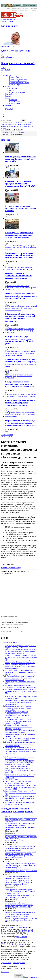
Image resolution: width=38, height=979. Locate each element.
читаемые (6, 811)
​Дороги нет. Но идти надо (14, 840)
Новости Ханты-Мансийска (19, 83)
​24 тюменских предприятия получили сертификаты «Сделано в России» (20, 208)
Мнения (8, 86)
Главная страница (8, 133)
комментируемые (23, 811)
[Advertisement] (19, 595)
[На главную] (13, 17)
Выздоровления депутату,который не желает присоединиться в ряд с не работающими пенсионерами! (21, 819)
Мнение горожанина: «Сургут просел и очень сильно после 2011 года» (19, 896)
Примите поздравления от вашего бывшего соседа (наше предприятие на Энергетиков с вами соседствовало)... (21, 837)
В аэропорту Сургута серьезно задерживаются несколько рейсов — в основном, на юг (18, 727)
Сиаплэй (8, 96)
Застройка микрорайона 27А (11, 126)
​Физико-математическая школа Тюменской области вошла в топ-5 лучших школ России (21, 295)
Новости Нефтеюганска (17, 81)
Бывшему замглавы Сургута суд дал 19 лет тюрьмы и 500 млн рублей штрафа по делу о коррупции (21, 787)
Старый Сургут (10, 94)
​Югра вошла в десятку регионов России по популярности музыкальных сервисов (20, 402)
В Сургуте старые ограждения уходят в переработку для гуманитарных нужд (19, 906)
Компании (13, 100)
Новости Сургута (15, 77)
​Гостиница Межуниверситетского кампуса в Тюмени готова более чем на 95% (20, 158)
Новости (8, 75)
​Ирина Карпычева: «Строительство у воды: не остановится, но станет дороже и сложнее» (21, 702)
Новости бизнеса (15, 103)
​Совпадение (11, 779)
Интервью (13, 88)
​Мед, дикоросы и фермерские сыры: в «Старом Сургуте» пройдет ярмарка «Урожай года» (18, 721)
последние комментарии (15, 808)
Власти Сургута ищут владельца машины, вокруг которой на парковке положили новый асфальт (20, 744)
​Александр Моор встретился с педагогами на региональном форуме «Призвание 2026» (19, 235)
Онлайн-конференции (17, 92)
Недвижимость (14, 102)
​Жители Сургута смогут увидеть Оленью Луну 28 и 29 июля (20, 803)
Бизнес (7, 98)
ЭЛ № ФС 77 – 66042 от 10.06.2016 (13, 944)
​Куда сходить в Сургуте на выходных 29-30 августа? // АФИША (20, 647)
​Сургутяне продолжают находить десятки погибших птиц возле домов (20, 739)
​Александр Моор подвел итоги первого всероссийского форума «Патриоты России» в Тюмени (20, 255)
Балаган (8, 105)
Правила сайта (6, 963)
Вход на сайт (5, 70)
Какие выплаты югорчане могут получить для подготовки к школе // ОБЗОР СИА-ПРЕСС (20, 776)
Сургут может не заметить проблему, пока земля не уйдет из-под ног (20, 782)
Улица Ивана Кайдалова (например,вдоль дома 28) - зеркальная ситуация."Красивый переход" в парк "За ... (20, 865)
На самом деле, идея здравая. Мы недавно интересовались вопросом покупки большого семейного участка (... (20, 914)
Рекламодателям (19, 963)
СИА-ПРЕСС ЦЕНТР (25, 931)
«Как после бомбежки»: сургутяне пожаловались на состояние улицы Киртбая (21, 870)
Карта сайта (5, 972)
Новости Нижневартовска (18, 79)
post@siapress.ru (21, 937)
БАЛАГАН (9, 109)
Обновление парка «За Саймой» (19, 124)
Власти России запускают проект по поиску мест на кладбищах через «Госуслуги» (21, 919)
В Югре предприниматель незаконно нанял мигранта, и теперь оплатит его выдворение (19, 384)
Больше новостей (7, 435)
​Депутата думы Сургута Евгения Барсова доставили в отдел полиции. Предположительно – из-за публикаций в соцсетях (20, 733)
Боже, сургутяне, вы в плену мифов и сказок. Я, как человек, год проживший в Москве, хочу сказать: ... (20, 891)
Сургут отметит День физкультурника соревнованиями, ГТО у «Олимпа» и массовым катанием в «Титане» (19, 882)
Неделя (9, 642)
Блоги (11, 90)
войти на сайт (14, 627)
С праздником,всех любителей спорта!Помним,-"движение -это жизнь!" (19, 877)
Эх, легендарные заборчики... (15, 903)
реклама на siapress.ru (34, 9)
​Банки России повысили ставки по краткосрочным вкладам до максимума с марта (19, 770)
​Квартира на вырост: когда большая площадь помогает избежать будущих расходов (18, 708)
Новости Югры (14, 85)
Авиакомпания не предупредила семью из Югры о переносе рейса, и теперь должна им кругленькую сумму (20, 362)
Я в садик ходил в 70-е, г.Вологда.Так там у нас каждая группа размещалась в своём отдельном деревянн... (20, 848)
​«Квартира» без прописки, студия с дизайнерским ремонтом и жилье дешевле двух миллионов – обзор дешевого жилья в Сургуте (20, 750)
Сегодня (4, 642)
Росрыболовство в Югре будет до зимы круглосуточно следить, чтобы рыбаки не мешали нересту (20, 422)
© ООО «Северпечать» (18, 927)
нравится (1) (5, 568)
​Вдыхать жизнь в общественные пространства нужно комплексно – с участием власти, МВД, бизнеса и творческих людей (18, 714)
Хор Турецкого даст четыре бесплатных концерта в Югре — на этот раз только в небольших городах (19, 798)
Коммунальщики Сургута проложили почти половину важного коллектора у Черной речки (19, 340)
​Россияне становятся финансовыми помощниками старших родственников (18, 275)
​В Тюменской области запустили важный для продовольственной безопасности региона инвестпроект (20, 317)
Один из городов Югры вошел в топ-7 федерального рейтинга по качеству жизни (20, 793)
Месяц (15, 642)
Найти (23, 120)
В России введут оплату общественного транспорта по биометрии (19, 758)
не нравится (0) (15, 568)
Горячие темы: (7, 122)
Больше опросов (7, 437)
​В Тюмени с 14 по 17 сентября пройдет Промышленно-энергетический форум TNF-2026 (20, 183)
